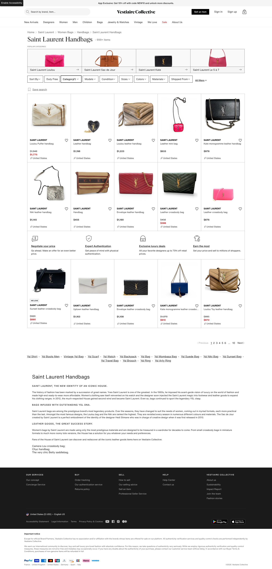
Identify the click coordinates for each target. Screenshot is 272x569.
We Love (152, 22)
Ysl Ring (146, 361)
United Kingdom (38, 564)
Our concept (32, 480)
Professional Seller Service (132, 493)
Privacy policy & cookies (91, 521)
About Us (177, 22)
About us (211, 480)
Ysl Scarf (93, 357)
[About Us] (185, 22)
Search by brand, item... (43, 11)
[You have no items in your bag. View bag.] (244, 12)
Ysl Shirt (32, 357)
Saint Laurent (46, 32)
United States (53, 564)
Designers (48, 22)
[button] (244, 12)
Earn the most (201, 246)
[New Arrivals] (40, 22)
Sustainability (214, 484)
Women (63, 22)
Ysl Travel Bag (110, 361)
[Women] (70, 22)
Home (30, 32)
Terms (73, 521)
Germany (64, 564)
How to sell (124, 480)
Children (87, 22)
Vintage (138, 22)
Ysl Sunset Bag (232, 357)
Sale (164, 22)
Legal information (59, 521)
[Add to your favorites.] (66, 140)
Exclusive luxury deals (152, 246)
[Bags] (105, 22)
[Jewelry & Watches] (131, 22)
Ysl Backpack (128, 357)
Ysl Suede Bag (190, 357)
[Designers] (57, 22)
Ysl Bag (145, 357)
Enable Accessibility (11, 3)
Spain (73, 564)
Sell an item (200, 11)
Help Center (169, 480)
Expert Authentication (98, 246)
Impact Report (214, 489)
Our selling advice (128, 484)
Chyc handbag (40, 449)
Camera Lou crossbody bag (48, 446)
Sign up (232, 11)
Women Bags (65, 32)
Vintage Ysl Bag (74, 357)
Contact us (168, 484)
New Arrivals (31, 22)
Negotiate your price (43, 246)
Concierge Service (35, 484)
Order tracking (82, 480)
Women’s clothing (90, 395)
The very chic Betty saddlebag (50, 452)
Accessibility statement (37, 521)
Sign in (218, 11)
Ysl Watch (109, 357)
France (27, 564)
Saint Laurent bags (42, 411)
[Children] (94, 22)
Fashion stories (214, 498)
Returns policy (82, 489)
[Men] (80, 22)
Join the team (214, 493)
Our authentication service (88, 484)
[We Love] (159, 22)
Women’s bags (39, 430)
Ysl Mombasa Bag (165, 357)
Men (75, 22)
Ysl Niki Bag (210, 357)
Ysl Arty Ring (163, 361)
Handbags (83, 32)
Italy (79, 564)
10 (233, 343)
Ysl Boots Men (51, 357)
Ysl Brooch (129, 361)
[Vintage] (145, 22)
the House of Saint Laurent (54, 439)
